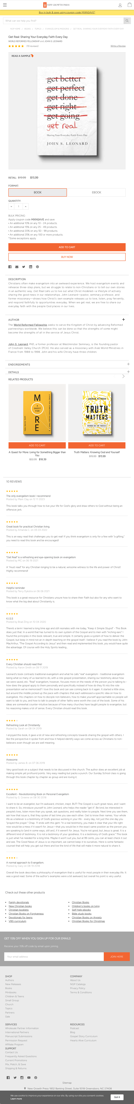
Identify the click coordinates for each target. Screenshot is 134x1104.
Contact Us (11, 1052)
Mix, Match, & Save (15, 1064)
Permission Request (16, 1040)
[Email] (17, 267)
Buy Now (67, 256)
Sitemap (67, 1082)
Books (8, 988)
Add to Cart (37, 445)
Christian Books (80, 902)
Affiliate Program (14, 1044)
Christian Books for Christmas (88, 921)
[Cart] (129, 5)
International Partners (17, 1032)
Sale (7, 1016)
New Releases (13, 984)
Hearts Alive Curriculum (83, 1040)
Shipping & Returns (16, 1068)
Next (123, 376)
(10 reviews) (32, 46)
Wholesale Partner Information (22, 1028)
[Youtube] (29, 1078)
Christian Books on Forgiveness (26, 913)
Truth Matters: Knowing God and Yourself (97, 452)
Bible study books (81, 913)
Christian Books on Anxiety (87, 917)
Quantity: (14, 200)
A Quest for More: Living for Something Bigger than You (37, 454)
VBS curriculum (17, 921)
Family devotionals (19, 902)
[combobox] (67, 20)
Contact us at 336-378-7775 (76, 1092)
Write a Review (118, 46)
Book (37, 192)
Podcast (74, 1028)
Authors (9, 980)
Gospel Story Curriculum (84, 1036)
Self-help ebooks (81, 909)
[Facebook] (10, 267)
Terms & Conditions (81, 992)
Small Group (12, 1000)
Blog (72, 1032)
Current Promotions (16, 1060)
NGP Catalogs (78, 984)
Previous (115, 376)
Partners (9, 1012)
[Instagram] (22, 1078)
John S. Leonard (18, 344)
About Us (75, 980)
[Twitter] (24, 267)
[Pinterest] (37, 267)
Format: (13, 185)
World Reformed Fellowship (30, 324)
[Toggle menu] (5, 5)
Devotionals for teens (20, 917)
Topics (8, 1008)
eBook (96, 192)
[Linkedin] (31, 267)
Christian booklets (19, 909)
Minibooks (10, 992)
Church (9, 1004)
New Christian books (20, 906)
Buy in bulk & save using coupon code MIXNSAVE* (67, 12)
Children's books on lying (85, 906)
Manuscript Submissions (18, 1036)
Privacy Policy (77, 988)
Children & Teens (14, 996)
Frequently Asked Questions (21, 1056)
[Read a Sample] (23, 56)
